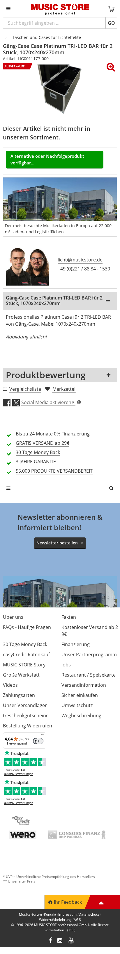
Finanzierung (75, 644)
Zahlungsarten (19, 695)
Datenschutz (89, 914)
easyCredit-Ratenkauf (26, 654)
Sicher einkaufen (79, 695)
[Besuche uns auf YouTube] (71, 941)
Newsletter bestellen (57, 543)
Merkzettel (63, 389)
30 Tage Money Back (25, 644)
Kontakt (50, 914)
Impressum (67, 914)
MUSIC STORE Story (24, 664)
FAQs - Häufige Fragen (27, 627)
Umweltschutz (77, 705)
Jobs (66, 664)
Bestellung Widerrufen (27, 725)
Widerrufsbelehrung (55, 919)
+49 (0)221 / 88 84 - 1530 (84, 269)
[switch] (38, 741)
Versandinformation (83, 685)
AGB (77, 919)
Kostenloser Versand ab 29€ (89, 630)
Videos (10, 685)
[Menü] (42, 735)
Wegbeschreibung (81, 715)
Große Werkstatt (21, 675)
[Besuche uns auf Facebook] (50, 941)
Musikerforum (30, 914)
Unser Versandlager (25, 705)
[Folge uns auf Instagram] (60, 941)
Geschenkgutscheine (26, 715)
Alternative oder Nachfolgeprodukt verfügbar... (47, 159)
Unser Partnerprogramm (89, 654)
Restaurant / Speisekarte (88, 675)
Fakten (68, 617)
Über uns (13, 617)
